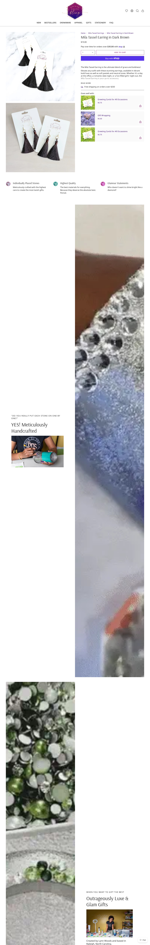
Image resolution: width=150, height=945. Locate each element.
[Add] (140, 106)
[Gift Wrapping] (88, 119)
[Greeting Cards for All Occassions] (88, 103)
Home (83, 33)
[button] (65, 23)
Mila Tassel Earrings (96, 33)
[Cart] (142, 11)
